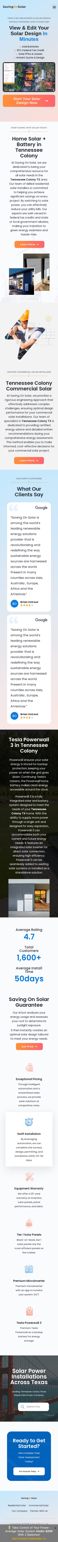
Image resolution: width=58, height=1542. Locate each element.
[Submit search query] (23, 1407)
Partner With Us (39, 1511)
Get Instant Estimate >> (29, 1538)
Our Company (19, 1511)
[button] (54, 7)
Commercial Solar (39, 1505)
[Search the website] (33, 1406)
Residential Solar (17, 1505)
